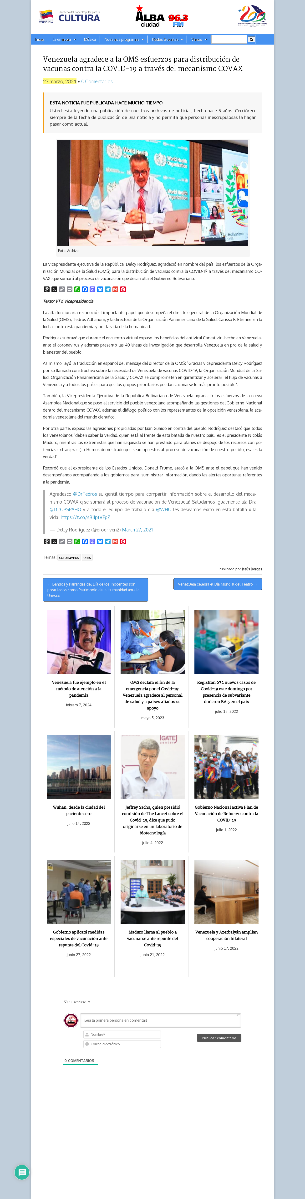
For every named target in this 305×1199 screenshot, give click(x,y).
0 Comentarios (97, 81)
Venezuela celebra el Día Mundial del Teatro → (218, 584)
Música (90, 39)
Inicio (39, 39)
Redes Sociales (165, 39)
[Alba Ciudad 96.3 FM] (152, 17)
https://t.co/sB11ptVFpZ (85, 517)
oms (87, 557)
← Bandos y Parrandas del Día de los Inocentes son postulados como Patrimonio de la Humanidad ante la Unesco (93, 590)
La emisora (61, 39)
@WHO (164, 509)
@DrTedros (85, 494)
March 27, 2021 (137, 530)
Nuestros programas (121, 39)
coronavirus (69, 557)
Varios (196, 39)
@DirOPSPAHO (65, 509)
